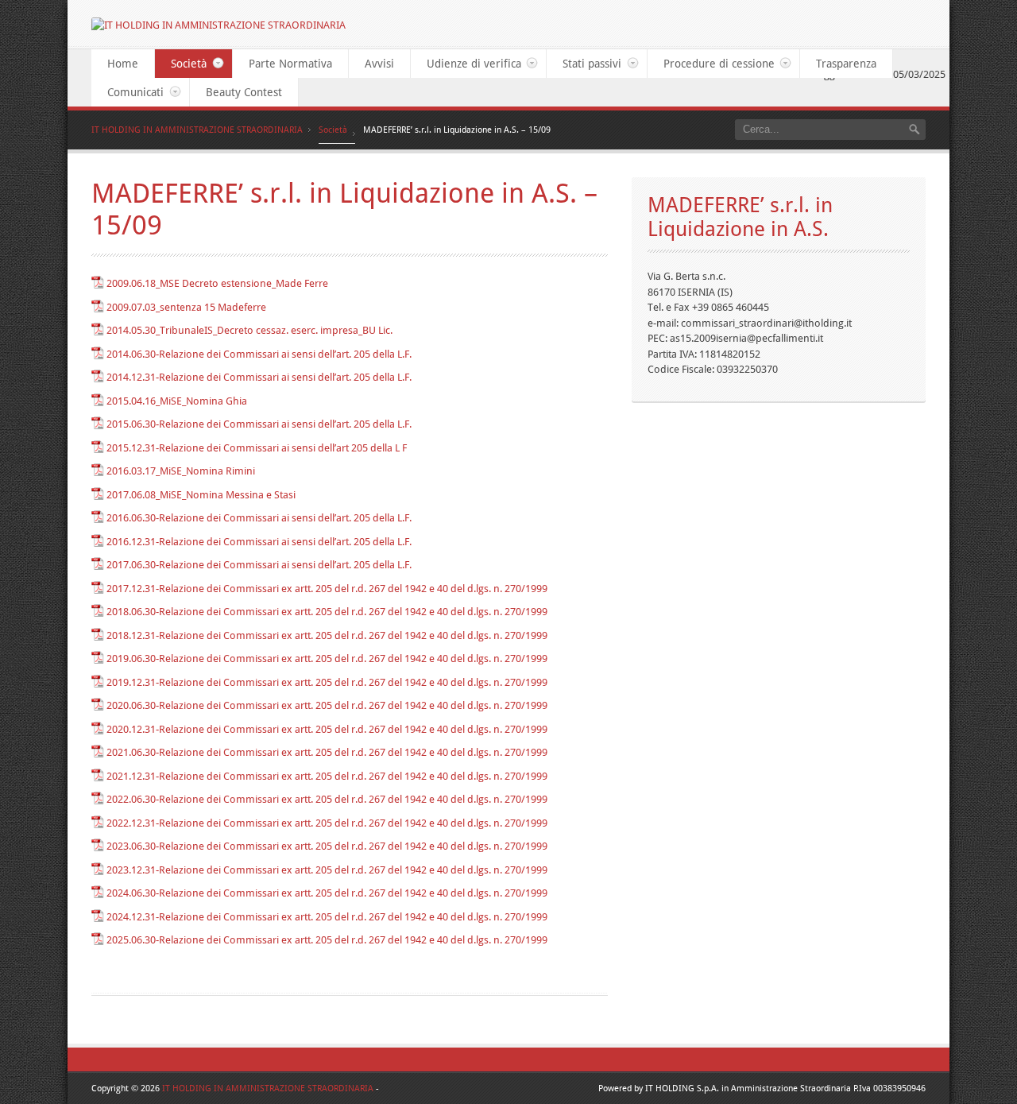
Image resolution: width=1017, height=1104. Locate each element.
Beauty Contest (244, 92)
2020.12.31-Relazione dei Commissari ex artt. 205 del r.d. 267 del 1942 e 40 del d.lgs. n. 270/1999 (326, 729)
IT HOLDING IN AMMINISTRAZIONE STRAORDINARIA (197, 130)
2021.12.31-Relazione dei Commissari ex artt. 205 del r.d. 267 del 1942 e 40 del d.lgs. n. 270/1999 (326, 776)
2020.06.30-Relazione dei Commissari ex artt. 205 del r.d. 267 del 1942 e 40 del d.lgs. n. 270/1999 (326, 705)
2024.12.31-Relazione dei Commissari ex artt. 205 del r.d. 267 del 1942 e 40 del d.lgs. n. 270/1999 (326, 917)
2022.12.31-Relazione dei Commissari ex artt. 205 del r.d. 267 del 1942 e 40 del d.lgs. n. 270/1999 (326, 823)
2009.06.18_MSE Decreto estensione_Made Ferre (217, 283)
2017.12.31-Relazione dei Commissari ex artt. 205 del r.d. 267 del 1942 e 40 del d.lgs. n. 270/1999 (326, 589)
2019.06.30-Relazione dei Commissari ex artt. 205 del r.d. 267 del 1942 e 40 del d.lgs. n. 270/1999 (326, 658)
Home (122, 63)
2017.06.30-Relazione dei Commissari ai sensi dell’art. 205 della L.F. (259, 565)
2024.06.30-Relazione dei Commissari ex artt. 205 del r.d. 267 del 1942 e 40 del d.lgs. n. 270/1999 (326, 893)
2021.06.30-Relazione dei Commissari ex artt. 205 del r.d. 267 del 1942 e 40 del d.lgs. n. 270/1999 (326, 752)
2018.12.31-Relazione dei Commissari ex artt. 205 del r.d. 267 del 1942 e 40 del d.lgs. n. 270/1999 (326, 635)
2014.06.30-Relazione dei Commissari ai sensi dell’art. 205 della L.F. (259, 354)
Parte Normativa (290, 63)
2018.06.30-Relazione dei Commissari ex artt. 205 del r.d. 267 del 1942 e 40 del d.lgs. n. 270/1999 (326, 612)
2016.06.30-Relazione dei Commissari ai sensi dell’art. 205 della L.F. (259, 518)
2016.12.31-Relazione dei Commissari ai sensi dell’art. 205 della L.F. (259, 542)
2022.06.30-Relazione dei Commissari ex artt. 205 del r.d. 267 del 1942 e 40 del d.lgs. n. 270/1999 (326, 799)
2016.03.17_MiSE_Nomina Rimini (180, 471)
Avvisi (379, 63)
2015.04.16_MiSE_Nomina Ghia (176, 401)
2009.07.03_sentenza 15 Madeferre (186, 307)
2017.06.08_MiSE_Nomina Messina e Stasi (201, 495)
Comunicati (127, 92)
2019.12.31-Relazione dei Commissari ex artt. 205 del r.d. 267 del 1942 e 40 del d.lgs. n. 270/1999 (326, 682)
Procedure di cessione (711, 63)
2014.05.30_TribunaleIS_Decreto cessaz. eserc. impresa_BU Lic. (249, 330)
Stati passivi (584, 63)
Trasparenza (846, 63)
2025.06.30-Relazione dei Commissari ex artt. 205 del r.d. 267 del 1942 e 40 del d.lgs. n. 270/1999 (326, 940)
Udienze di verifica (466, 63)
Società (181, 63)
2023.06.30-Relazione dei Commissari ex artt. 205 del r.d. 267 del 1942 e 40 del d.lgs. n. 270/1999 (326, 846)
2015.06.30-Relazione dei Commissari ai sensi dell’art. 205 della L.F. (259, 424)
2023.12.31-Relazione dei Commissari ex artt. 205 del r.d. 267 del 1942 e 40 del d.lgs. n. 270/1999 (326, 870)
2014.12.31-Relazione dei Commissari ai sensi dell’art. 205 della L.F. (259, 377)
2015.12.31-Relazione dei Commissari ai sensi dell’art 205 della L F (256, 448)
